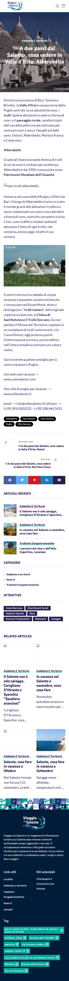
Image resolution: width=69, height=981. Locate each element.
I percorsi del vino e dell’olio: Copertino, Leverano (38, 550)
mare (32, 613)
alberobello (11, 418)
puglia (9, 424)
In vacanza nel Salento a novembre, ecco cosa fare (42, 531)
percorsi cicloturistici (18, 618)
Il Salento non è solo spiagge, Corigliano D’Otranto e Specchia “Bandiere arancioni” (40, 515)
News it (10, 579)
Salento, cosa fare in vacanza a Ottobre (18, 766)
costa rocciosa (14, 608)
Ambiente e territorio (18, 574)
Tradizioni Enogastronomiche (22, 584)
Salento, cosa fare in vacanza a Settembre (50, 766)
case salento (29, 418)
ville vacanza (24, 424)
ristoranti (40, 618)
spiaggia (56, 618)
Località (8, 879)
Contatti (8, 909)
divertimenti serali (38, 608)
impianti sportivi (15, 613)
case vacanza (47, 418)
